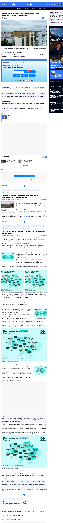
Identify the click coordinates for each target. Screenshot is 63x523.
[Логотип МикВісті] (33, 4)
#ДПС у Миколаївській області (33, 190)
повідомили (22, 205)
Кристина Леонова (12, 199)
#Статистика (12, 228)
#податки (23, 190)
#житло (26, 228)
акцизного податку (27, 216)
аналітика (11, 243)
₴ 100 (16, 75)
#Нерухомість (4, 110)
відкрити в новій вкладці (44, 199)
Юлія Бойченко (6, 17)
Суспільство (10, 11)
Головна (2, 11)
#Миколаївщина (4, 190)
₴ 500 (32, 75)
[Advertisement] (24, 140)
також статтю (8, 108)
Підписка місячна (30, 71)
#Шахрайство (11, 498)
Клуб (60, 4)
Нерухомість (53, 13)
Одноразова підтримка (19, 71)
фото (40, 8)
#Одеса (3, 498)
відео (45, 8)
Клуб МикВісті (6, 62)
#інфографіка (4, 228)
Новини (6, 11)
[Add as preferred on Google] (28, 4)
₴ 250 (24, 75)
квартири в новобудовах (25, 489)
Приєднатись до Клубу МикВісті (25, 176)
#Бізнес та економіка (14, 190)
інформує (7, 52)
